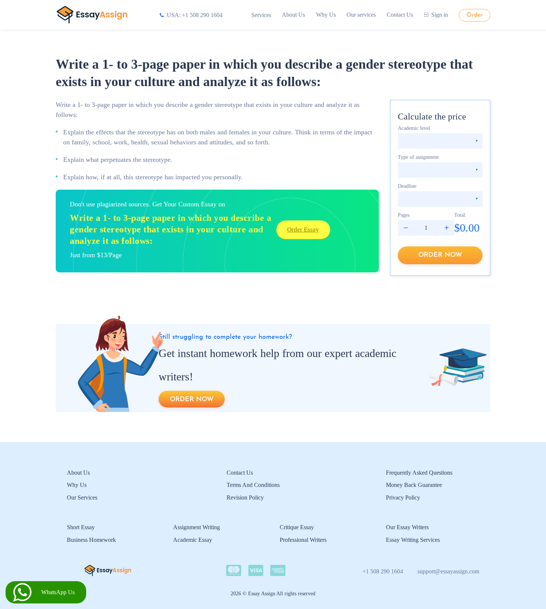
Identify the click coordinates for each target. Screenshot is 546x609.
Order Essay (303, 229)
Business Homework (91, 540)
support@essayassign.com (448, 571)
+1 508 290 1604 (383, 571)
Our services (361, 15)
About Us (293, 15)
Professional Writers (303, 540)
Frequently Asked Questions (419, 472)
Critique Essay (297, 527)
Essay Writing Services (413, 540)
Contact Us (400, 15)
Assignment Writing (196, 527)
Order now (440, 255)
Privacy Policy (403, 497)
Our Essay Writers (407, 527)
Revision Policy (245, 497)
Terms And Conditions (253, 485)
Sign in (439, 15)
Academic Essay (192, 540)
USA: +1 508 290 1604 (194, 15)
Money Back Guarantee (414, 485)
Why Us (326, 15)
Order (474, 15)
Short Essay (81, 527)
